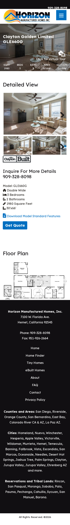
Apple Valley (34, 438)
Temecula (55, 444)
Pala (58, 486)
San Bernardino (39, 417)
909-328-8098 (57, 7)
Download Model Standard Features (33, 216)
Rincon (59, 481)
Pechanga (24, 492)
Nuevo (39, 433)
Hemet (41, 444)
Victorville (52, 438)
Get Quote (15, 225)
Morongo (34, 486)
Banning (11, 449)
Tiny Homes (35, 363)
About (35, 377)
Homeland (25, 433)
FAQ (35, 385)
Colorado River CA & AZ (27, 422)
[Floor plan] (35, 280)
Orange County (15, 417)
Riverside (59, 411)
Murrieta (29, 444)
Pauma (10, 492)
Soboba (47, 486)
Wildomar (14, 444)
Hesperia (17, 438)
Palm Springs (44, 460)
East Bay (58, 417)
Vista (37, 449)
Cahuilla (40, 492)
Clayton (60, 460)
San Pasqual (17, 486)
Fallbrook (25, 449)
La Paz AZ (52, 422)
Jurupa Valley (13, 465)
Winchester (54, 433)
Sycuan (52, 492)
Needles (41, 454)
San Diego (43, 411)
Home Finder (35, 355)
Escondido (50, 449)
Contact (35, 392)
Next (61, 113)
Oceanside (26, 454)
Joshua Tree (24, 460)
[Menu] (61, 15)
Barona (40, 497)
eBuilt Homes (35, 370)
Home (35, 348)
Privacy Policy (35, 400)
